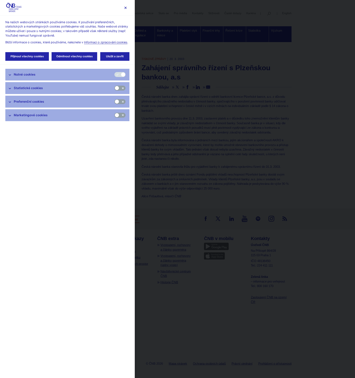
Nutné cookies (24, 74)
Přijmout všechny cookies (27, 56)
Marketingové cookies (30, 115)
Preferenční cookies (29, 101)
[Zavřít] (125, 8)
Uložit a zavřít (115, 56)
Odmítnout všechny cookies (74, 56)
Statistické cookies (28, 88)
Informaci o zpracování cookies (105, 42)
